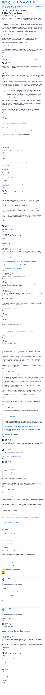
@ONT (3, 442)
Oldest (6, 59)
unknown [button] (19, 16)
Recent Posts (4, 680)
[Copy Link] (22, 16)
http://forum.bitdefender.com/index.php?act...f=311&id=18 (13, 665)
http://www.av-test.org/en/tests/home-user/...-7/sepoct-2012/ (14, 264)
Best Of (3, 683)
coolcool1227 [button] (7, 15)
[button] (3, 16)
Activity (3, 682)
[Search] (32, 2)
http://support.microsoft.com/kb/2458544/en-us (11, 456)
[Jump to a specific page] (42, 59)
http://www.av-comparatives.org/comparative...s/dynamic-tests (14, 261)
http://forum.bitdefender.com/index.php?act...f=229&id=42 (13, 514)
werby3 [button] (6, 117)
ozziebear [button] (6, 608)
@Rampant (4, 434)
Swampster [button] (7, 290)
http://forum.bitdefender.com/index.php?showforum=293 (13, 522)
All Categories (5, 678)
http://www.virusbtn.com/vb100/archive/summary (12, 268)
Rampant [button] (6, 62)
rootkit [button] (6, 652)
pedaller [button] (6, 72)
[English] (6, 2)
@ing (3, 169)
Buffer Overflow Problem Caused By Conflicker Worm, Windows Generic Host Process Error (19, 397)
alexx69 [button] (6, 578)
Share (3, 52)
